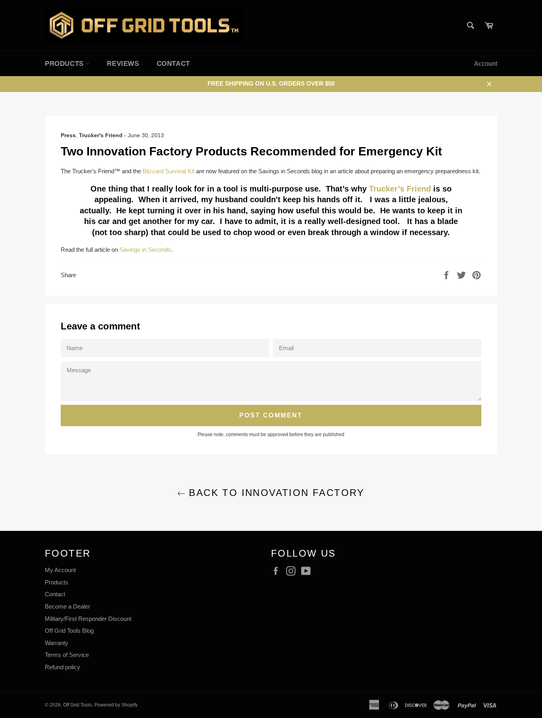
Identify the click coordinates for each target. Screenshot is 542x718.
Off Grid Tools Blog (69, 630)
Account (485, 63)
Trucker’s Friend (401, 188)
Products (56, 582)
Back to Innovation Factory (275, 492)
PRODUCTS (65, 63)
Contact (173, 63)
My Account (60, 570)
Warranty (56, 642)
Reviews (123, 63)
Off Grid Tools (77, 705)
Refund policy (62, 667)
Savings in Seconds (145, 249)
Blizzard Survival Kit (168, 171)
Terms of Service (67, 654)
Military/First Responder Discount (88, 618)
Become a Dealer (67, 606)
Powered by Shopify (116, 705)
